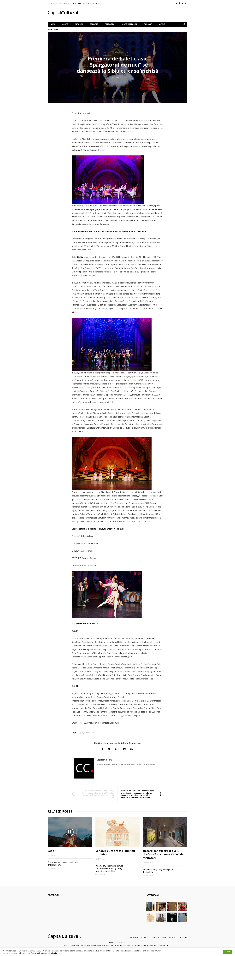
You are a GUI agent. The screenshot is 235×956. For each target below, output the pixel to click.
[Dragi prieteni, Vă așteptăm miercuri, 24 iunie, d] (182, 917)
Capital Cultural (104, 759)
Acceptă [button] (227, 952)
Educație (94, 24)
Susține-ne (95, 3)
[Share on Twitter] (109, 749)
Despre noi (63, 3)
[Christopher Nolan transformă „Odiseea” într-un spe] (161, 917)
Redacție (73, 3)
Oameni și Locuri (129, 24)
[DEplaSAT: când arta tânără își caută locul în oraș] (161, 906)
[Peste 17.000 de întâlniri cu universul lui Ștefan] (150, 906)
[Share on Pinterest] (124, 749)
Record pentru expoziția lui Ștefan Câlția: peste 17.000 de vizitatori (163, 854)
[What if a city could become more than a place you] (182, 906)
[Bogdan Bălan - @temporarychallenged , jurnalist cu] (172, 917)
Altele (162, 24)
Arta (53, 24)
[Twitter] (182, 3)
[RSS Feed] (176, 3)
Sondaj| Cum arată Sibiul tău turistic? (115, 852)
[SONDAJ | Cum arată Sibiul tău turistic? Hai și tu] (150, 917)
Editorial (79, 24)
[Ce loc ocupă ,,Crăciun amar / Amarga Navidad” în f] (172, 906)
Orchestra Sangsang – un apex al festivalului (158, 870)
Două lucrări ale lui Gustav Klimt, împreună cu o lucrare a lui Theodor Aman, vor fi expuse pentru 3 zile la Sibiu (98, 794)
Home (50, 30)
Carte (65, 24)
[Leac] (70, 831)
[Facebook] (179, 3)
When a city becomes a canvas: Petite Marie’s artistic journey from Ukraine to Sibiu (109, 868)
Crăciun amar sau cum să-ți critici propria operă (63, 863)
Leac (51, 851)
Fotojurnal (110, 24)
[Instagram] (185, 3)
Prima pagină (52, 3)
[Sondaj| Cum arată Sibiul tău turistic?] (117, 831)
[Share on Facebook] (102, 749)
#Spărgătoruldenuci (86, 732)
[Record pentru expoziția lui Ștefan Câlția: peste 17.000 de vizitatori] (165, 831)
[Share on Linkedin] (131, 749)
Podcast (148, 24)
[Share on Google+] (117, 749)
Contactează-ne (83, 3)
